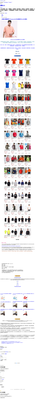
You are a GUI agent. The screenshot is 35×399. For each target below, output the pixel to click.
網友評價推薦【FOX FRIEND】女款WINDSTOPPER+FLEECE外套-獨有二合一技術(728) (12, 342)
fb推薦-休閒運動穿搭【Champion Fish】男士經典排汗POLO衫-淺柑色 (14, 19)
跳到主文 (1, 7)
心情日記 (3, 379)
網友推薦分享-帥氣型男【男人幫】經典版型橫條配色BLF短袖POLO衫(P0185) (11, 341)
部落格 (2, 15)
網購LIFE (2, 5)
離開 (3, 397)
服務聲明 (24, 389)
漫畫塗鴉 (6, 353)
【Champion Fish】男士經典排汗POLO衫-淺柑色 (17, 39)
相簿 (2, 14)
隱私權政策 (21, 389)
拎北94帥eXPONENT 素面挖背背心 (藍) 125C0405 (8, 343)
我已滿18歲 (2, 397)
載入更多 (1, 356)
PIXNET (12, 389)
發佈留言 (1, 360)
